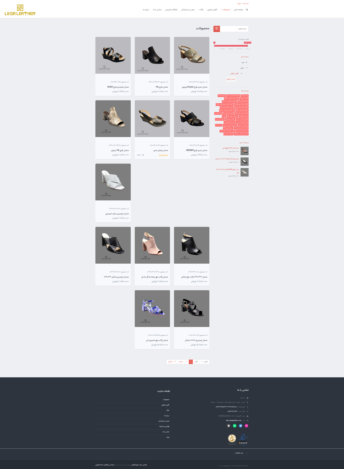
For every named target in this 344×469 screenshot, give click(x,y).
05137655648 (221, 407)
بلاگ (201, 9)
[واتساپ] (234, 426)
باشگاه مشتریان (171, 9)
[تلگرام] (241, 426)
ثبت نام (246, 3)
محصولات (226, 9)
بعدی (181, 361)
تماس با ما (157, 9)
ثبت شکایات (239, 453)
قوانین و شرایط (164, 426)
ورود (239, 3)
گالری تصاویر (212, 9)
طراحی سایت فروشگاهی (139, 465)
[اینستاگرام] (246, 426)
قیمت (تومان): (243, 39)
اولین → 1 (204, 361)
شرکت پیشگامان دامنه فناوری (104, 465)
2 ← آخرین (172, 361)
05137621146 (232, 411)
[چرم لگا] (20, 10)
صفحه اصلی (238, 9)
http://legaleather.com (233, 420)
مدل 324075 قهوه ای (231, 148)
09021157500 (232, 407)
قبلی (196, 361)
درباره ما (146, 9)
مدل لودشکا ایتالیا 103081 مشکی (227, 159)
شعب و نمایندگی (187, 9)
